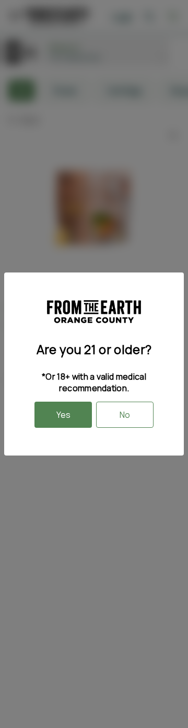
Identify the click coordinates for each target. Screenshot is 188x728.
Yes (63, 414)
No (125, 414)
